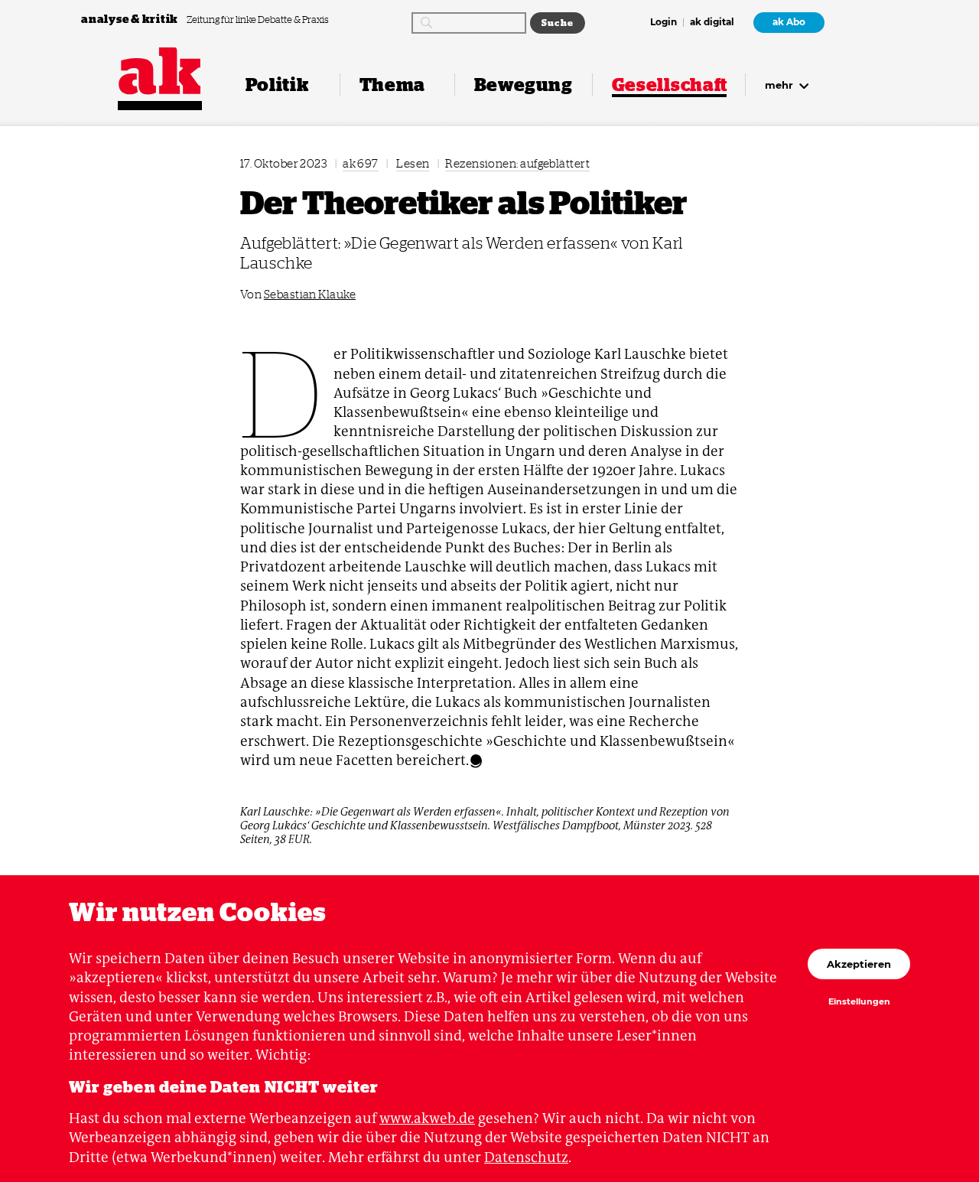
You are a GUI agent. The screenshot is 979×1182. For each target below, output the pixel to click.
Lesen (412, 163)
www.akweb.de (427, 1118)
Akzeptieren (859, 964)
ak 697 (361, 163)
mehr (780, 85)
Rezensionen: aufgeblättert (517, 163)
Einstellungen (859, 1002)
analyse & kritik (131, 18)
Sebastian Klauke (310, 294)
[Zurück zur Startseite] (160, 71)
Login (663, 23)
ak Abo (788, 22)
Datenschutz (526, 1157)
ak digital (712, 23)
